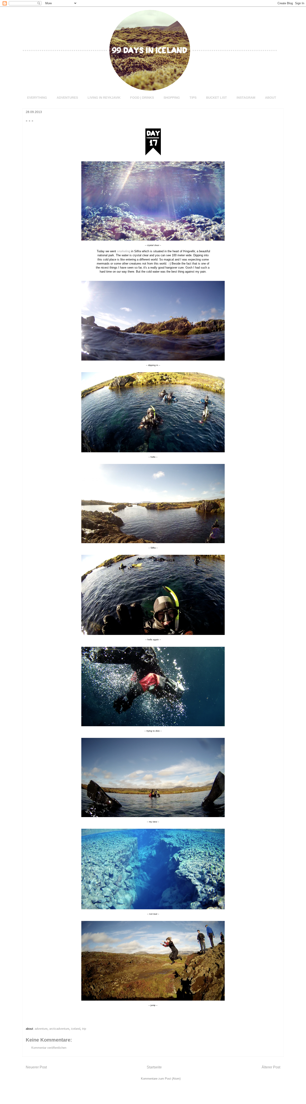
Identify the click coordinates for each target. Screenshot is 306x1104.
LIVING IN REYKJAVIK (104, 97)
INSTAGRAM (246, 97)
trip (84, 1028)
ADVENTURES (67, 97)
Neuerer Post (36, 1067)
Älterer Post (271, 1067)
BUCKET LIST (216, 97)
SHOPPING (172, 97)
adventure (41, 1028)
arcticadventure (59, 1028)
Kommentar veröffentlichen (48, 1047)
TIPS (193, 97)
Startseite (154, 1067)
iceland (75, 1028)
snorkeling (123, 251)
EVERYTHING (37, 97)
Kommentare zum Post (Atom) (161, 1078)
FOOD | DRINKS (142, 97)
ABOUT (270, 97)
